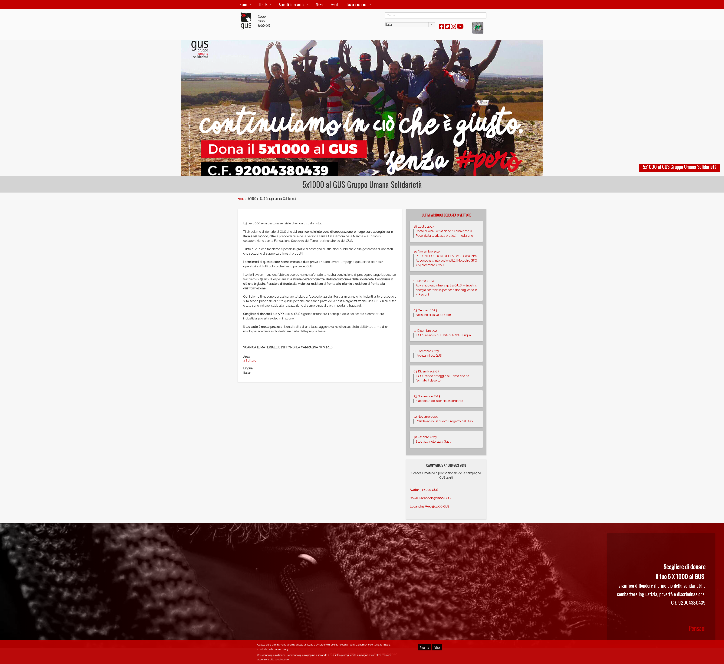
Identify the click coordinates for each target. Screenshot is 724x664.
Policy (436, 647)
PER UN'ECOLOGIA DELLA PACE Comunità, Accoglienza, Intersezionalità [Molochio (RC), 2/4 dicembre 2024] (447, 260)
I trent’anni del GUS (429, 355)
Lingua (248, 368)
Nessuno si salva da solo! (433, 315)
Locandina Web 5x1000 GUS (429, 506)
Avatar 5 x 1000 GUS (424, 490)
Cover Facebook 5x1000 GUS (430, 498)
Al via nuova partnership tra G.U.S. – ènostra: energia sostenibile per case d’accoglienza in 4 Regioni (446, 290)
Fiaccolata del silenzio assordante (439, 401)
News (319, 4)
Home (243, 4)
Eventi (335, 4)
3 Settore (249, 360)
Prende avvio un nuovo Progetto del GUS (444, 421)
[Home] (248, 20)
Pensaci (697, 628)
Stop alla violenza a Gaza (433, 441)
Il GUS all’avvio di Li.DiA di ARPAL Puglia (443, 335)
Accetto (424, 647)
